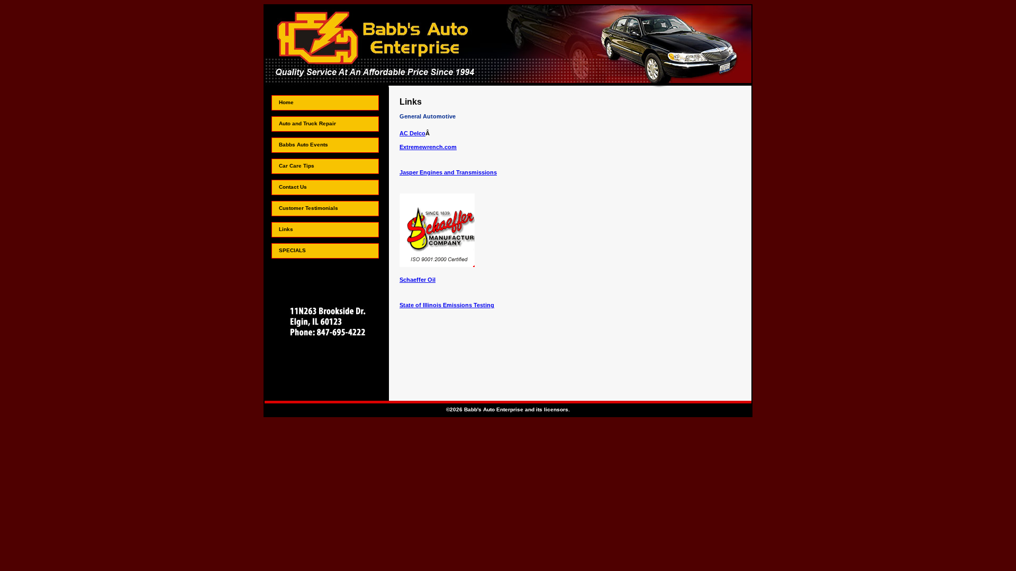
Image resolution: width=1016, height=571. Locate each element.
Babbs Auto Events (303, 145)
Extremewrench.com (428, 147)
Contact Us (293, 187)
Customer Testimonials (308, 208)
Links (286, 229)
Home (286, 102)
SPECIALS (292, 250)
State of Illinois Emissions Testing (447, 305)
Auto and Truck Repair (307, 123)
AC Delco (412, 133)
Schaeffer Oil (418, 280)
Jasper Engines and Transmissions (448, 172)
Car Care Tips (296, 166)
